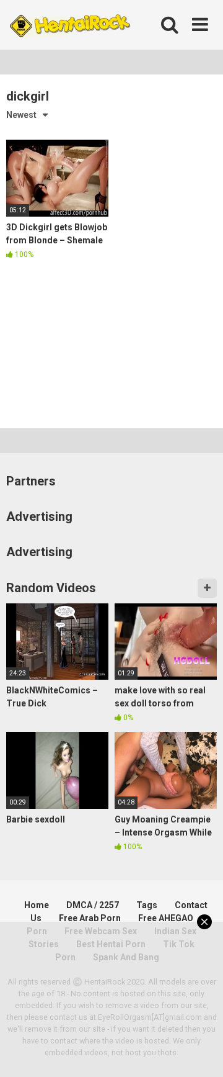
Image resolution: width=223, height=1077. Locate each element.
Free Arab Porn (90, 918)
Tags (146, 905)
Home (36, 905)
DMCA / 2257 (92, 905)
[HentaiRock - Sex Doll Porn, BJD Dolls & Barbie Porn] (69, 25)
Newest (21, 115)
